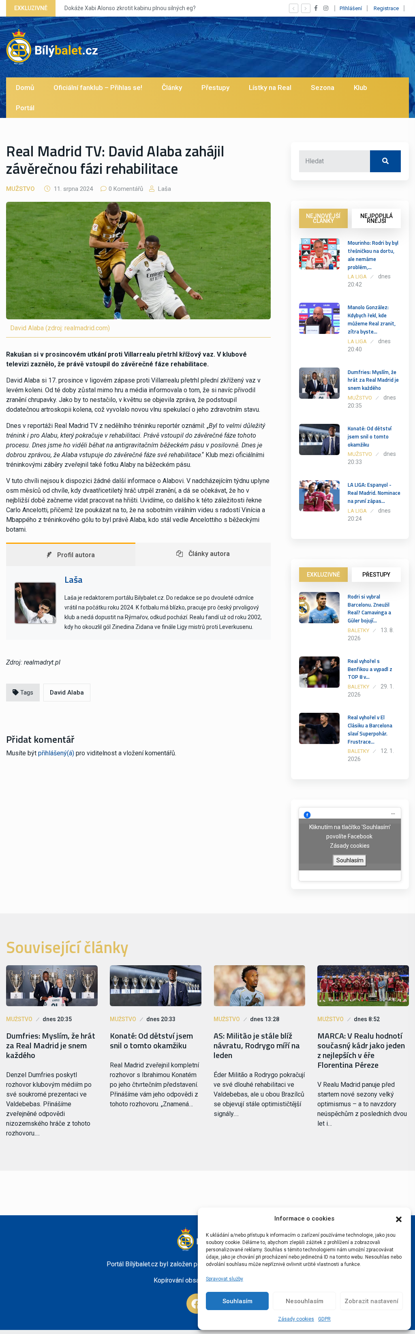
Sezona (322, 87)
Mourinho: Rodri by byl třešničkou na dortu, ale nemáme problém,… (373, 255)
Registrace (386, 8)
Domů (25, 87)
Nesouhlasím (304, 1301)
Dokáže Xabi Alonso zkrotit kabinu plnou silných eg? (130, 8)
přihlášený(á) (56, 753)
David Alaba (67, 692)
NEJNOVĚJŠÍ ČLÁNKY (323, 218)
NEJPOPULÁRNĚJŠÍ (376, 218)
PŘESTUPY (376, 574)
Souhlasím (237, 1301)
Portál (25, 108)
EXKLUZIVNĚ (323, 574)
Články (172, 87)
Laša (163, 188)
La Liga (357, 277)
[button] (399, 1218)
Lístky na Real (270, 87)
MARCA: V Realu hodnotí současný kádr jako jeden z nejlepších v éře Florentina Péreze (361, 1050)
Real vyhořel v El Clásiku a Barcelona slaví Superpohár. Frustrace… (370, 729)
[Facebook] (196, 1303)
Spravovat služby (224, 1279)
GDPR (324, 1319)
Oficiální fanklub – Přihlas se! (97, 87)
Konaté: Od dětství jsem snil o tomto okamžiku (369, 436)
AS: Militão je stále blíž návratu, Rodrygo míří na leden (257, 1045)
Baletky (358, 630)
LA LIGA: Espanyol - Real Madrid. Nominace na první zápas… (374, 493)
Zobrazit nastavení (371, 1301)
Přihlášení (351, 8)
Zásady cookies (296, 1319)
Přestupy (215, 87)
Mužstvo (20, 188)
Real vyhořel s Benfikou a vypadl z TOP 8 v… (370, 669)
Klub (360, 87)
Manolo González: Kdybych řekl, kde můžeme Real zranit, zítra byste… (372, 319)
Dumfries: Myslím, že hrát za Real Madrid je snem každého (373, 380)
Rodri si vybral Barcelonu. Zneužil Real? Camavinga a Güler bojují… (369, 608)
